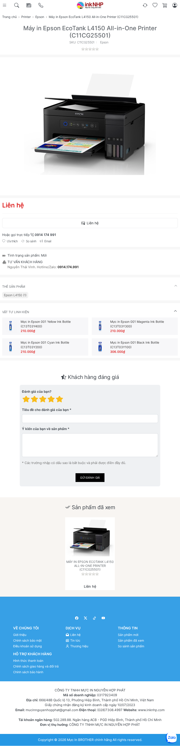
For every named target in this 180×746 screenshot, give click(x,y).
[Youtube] (103, 618)
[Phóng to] (90, 123)
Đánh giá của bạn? (36, 391)
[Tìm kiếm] (17, 5)
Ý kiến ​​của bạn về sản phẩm (44, 429)
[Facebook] (76, 618)
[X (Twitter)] (85, 618)
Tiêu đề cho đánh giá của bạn (45, 410)
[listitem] (90, 123)
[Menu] (5, 5)
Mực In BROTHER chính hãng (89, 740)
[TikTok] (94, 618)
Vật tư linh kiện (15, 312)
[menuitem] (15, 295)
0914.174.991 (68, 267)
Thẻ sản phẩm (13, 286)
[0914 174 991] (41, 5)
